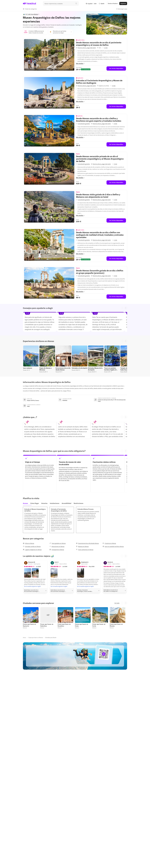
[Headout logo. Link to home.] (29, 3)
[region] (49, 55)
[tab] (26, 503)
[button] (30, 9)
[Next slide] (125, 308)
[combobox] (60, 3)
